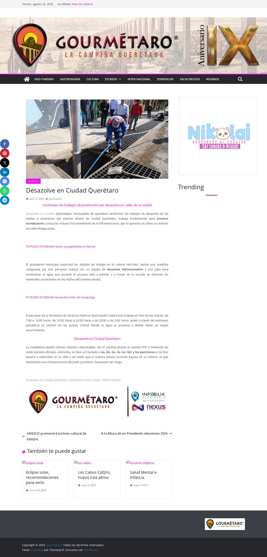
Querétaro (33, 181)
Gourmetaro (55, 198)
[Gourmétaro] (26, 79)
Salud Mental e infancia (143, 475)
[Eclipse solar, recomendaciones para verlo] (33, 463)
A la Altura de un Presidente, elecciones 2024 (134, 433)
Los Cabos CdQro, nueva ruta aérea (94, 475)
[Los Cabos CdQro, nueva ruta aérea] (82, 463)
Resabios (212, 79)
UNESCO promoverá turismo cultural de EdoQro (56, 436)
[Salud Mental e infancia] (140, 463)
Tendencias (165, 79)
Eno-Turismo (44, 79)
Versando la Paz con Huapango (75, 297)
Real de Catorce (82, 5)
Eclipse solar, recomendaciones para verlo (42, 477)
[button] (119, 79)
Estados (111, 79)
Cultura (92, 79)
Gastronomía (70, 79)
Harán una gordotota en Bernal (75, 246)
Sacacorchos (190, 79)
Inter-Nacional (139, 79)
